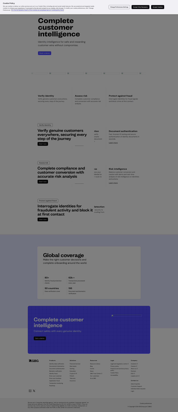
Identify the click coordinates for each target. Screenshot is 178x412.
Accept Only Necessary (140, 7)
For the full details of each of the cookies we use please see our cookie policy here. (38, 10)
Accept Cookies (158, 7)
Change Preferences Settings (119, 7)
